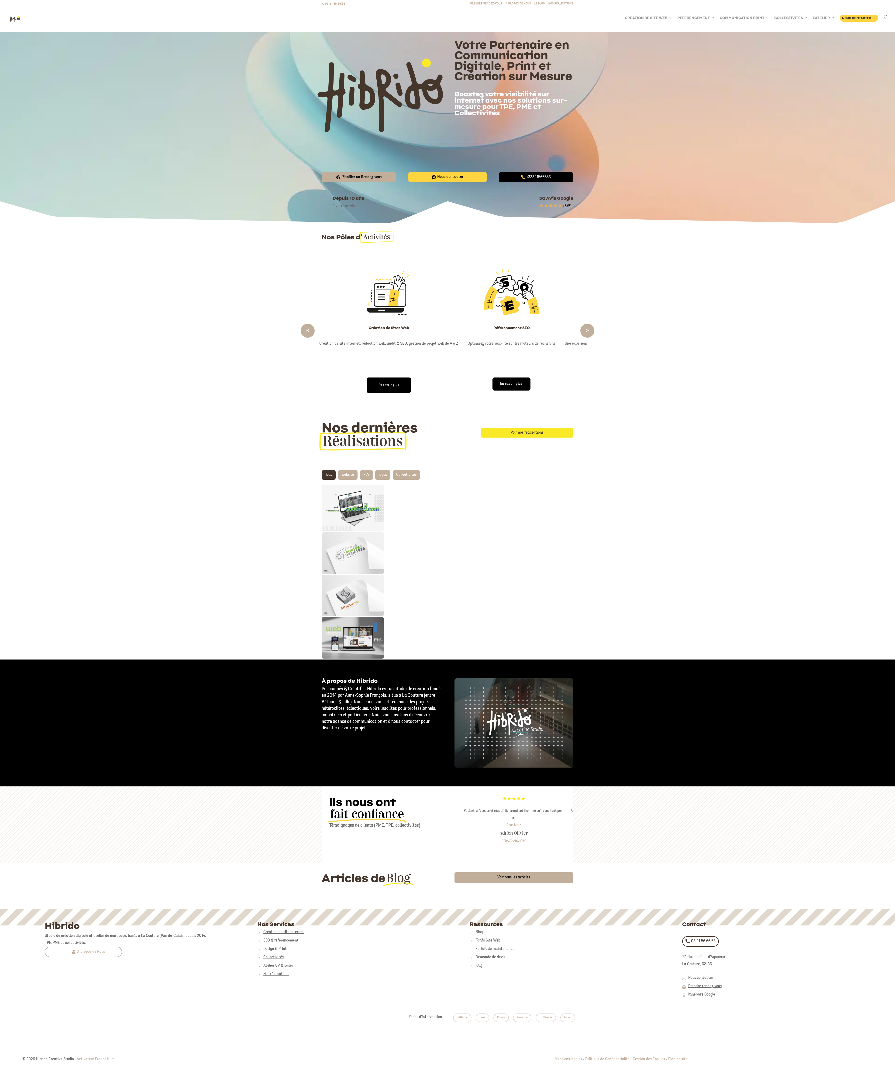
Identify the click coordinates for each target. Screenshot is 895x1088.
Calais (501, 1017)
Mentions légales (568, 1059)
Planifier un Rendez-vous (362, 177)
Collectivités (788, 18)
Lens (482, 1017)
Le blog (539, 3)
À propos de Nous (91, 952)
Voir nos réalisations (527, 433)
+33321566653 (539, 177)
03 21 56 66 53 (703, 941)
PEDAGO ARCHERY (514, 841)
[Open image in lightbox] (343, 505)
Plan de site (677, 1059)
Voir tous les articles (513, 877)
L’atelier (821, 18)
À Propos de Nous (518, 3)
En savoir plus (389, 385)
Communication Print (742, 18)
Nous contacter (450, 177)
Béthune (462, 1017)
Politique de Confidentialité (607, 1059)
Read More (514, 825)
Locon (567, 1017)
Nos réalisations (560, 3)
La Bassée (546, 1017)
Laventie (522, 1017)
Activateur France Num (95, 1059)
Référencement (693, 18)
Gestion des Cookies (649, 1059)
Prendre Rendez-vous (486, 3)
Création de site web (646, 18)
